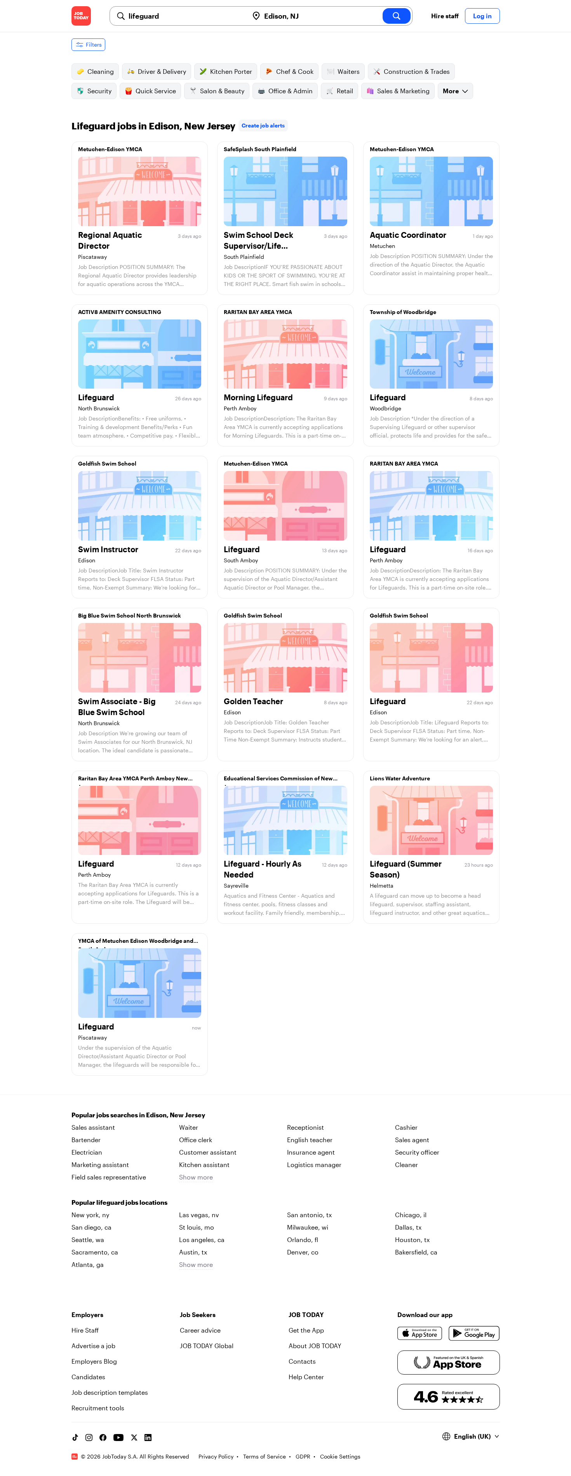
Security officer (417, 1152)
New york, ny (90, 1214)
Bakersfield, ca (416, 1252)
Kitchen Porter (231, 71)
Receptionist (305, 1127)
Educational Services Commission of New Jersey (278, 780)
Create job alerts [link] (263, 125)
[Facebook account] (102, 1437)
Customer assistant (208, 1152)
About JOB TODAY (315, 1345)
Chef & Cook (294, 71)
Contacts (302, 1361)
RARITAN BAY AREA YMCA (258, 312)
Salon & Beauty (222, 90)
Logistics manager (314, 1164)
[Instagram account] (88, 1437)
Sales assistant (93, 1127)
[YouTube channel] (118, 1437)
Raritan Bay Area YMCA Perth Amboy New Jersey (133, 780)
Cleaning (100, 71)
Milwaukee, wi (307, 1227)
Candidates (88, 1376)
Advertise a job (93, 1345)
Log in (482, 15)
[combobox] (185, 15)
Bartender (86, 1139)
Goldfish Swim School (107, 463)
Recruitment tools (97, 1407)
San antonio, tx (309, 1214)
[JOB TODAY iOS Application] (420, 1333)
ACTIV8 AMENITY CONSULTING (119, 312)
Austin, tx (193, 1252)
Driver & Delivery (162, 71)
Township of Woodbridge (403, 312)
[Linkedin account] (147, 1437)
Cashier (406, 1127)
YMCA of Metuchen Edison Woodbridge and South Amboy (135, 942)
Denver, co (303, 1252)
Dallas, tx (408, 1227)
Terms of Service (264, 1456)
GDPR (303, 1456)
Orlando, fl (302, 1239)
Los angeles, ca (202, 1239)
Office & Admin (290, 90)
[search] (397, 16)
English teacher (310, 1139)
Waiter (188, 1127)
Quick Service (156, 90)
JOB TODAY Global (206, 1345)
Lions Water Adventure (400, 778)
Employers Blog (94, 1361)
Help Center (306, 1376)
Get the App (306, 1330)
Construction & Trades (417, 71)
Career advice (200, 1330)
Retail (345, 90)
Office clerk (195, 1139)
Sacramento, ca (94, 1252)
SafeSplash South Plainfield (260, 149)
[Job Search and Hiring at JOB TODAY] (81, 16)
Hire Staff (85, 1330)
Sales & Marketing (403, 90)
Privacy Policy (215, 1456)
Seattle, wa (87, 1239)
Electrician (86, 1152)
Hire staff (445, 15)
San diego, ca (91, 1227)
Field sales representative (108, 1177)
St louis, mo (196, 1227)
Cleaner (406, 1164)
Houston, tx (412, 1239)
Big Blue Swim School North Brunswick (129, 615)
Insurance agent (311, 1152)
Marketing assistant (100, 1164)
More (451, 90)
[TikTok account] (74, 1437)
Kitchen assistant (204, 1164)
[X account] (134, 1437)
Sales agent (412, 1139)
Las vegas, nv (199, 1214)
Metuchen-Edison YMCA (110, 149)
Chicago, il (411, 1214)
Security (99, 90)
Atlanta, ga (87, 1264)
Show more (196, 1177)
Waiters (349, 71)
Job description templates (109, 1392)
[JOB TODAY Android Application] (474, 1333)
